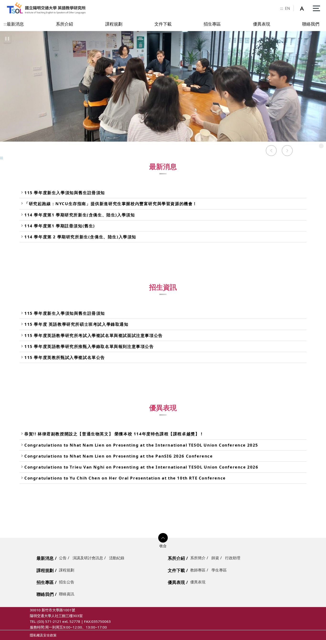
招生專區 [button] (212, 24)
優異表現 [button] (261, 24)
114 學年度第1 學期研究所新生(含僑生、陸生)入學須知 (79, 215)
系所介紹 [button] (64, 24)
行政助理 (232, 557)
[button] (304, 8)
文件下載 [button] (163, 24)
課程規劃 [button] (113, 24)
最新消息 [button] (15, 24)
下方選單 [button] (163, 538)
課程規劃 (45, 570)
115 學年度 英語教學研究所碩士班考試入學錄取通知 (76, 324)
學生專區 (219, 570)
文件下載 (176, 570)
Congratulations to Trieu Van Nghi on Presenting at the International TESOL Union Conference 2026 (141, 467)
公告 (63, 557)
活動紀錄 (116, 557)
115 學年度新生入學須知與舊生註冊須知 (64, 192)
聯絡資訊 (66, 594)
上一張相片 (271, 151)
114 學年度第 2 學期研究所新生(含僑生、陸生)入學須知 (80, 237)
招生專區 (45, 582)
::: (281, 8)
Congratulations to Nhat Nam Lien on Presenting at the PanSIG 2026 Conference (118, 456)
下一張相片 (287, 151)
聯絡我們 (45, 594)
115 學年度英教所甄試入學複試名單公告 (64, 357)
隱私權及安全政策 (43, 635)
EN (287, 8)
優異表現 (176, 582)
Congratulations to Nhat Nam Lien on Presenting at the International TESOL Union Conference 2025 (141, 445)
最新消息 (45, 558)
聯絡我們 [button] (310, 24)
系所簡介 (197, 557)
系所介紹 (176, 558)
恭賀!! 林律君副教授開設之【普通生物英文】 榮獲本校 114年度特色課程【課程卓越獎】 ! (113, 434)
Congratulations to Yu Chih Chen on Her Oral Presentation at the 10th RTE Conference (125, 478)
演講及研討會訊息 (88, 557)
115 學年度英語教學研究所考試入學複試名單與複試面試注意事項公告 (93, 335)
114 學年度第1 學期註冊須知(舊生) (59, 226)
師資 (215, 557)
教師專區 (197, 570)
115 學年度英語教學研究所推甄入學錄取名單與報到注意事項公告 (89, 346)
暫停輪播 (7, 39)
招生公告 (66, 582)
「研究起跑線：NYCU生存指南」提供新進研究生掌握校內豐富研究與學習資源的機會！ (110, 203)
